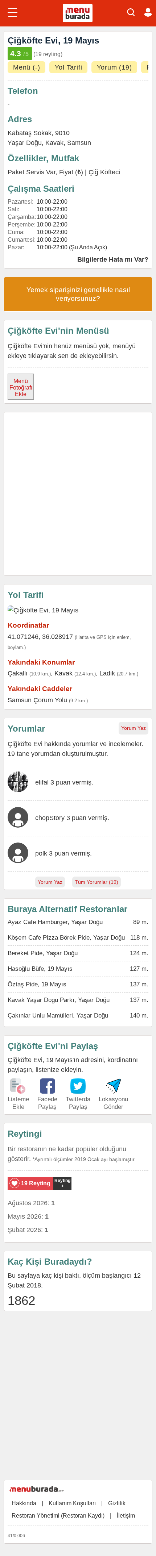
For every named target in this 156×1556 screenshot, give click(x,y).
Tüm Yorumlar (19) (96, 882)
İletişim (126, 1516)
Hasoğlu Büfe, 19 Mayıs (40, 968)
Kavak (54, 142)
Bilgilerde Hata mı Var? (112, 259)
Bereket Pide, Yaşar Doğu (43, 953)
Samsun (79, 142)
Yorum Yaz (133, 728)
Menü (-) (26, 67)
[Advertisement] (78, 494)
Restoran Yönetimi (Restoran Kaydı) (58, 1516)
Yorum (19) (114, 67)
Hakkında (24, 1503)
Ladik (107, 673)
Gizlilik (117, 1503)
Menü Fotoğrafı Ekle (20, 387)
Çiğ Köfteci (104, 172)
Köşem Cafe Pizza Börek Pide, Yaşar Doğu (66, 937)
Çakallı (18, 673)
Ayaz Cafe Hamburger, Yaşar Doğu (55, 922)
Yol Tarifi (68, 67)
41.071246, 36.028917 (40, 636)
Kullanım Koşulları (72, 1503)
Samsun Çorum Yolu (37, 700)
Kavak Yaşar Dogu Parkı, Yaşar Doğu (59, 1000)
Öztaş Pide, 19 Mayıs (37, 984)
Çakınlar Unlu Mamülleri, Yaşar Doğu (58, 1015)
